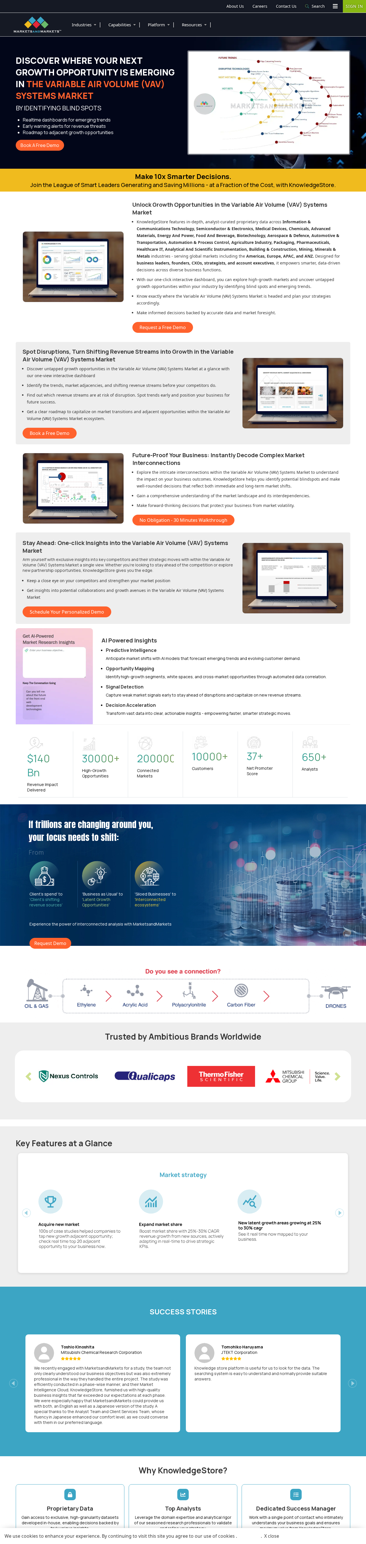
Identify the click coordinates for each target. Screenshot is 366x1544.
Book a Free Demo (49, 433)
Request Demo (50, 943)
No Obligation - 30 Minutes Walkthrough (183, 520)
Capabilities (124, 24)
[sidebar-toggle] (335, 6)
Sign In (354, 6)
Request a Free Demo (163, 327)
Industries (87, 24)
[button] (28, 1076)
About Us (235, 6)
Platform (161, 24)
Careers (259, 6)
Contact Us (286, 6)
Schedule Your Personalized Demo (67, 612)
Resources (197, 24)
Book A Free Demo (40, 145)
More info (249, 1536)
